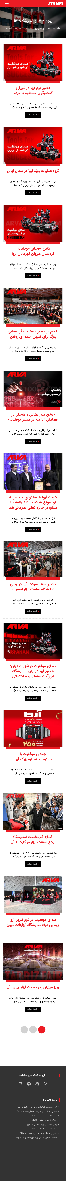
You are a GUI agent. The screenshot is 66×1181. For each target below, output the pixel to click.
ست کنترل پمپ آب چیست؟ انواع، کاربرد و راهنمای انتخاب (44, 1118)
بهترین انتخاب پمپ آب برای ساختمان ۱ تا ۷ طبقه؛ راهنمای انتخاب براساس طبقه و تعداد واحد (36, 1135)
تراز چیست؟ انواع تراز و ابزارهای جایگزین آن (37, 1107)
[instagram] (46, 1084)
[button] (6, 3)
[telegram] (29, 1084)
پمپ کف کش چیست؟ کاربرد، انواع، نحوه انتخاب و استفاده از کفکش (41, 1126)
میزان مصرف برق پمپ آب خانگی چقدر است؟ (37, 1111)
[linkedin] (20, 1084)
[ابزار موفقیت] (55, 3)
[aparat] (37, 1084)
